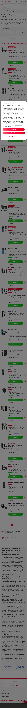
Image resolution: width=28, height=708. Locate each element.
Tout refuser (13, 133)
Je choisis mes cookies (13, 136)
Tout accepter (14, 129)
